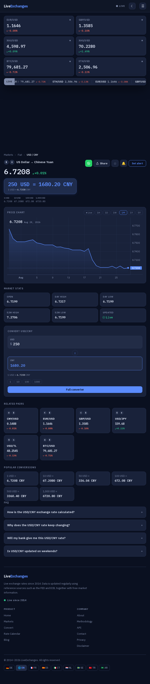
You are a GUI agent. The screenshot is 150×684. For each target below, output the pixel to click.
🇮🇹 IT (57, 667)
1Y (131, 212)
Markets (8, 621)
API (79, 627)
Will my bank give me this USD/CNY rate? (36, 538)
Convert (8, 627)
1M (123, 212)
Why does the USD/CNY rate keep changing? (38, 525)
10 (18, 381)
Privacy (81, 639)
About (80, 615)
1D (106, 212)
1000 (37, 381)
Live (16, 6)
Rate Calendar (12, 633)
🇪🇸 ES (45, 667)
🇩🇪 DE (9, 667)
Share (103, 163)
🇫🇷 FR (33, 667)
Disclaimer (83, 646)
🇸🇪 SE (80, 667)
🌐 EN (21, 667)
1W (115, 212)
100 (27, 381)
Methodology (84, 621)
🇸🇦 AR (104, 667)
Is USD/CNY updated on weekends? (32, 551)
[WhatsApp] (88, 163)
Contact (81, 633)
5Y (139, 212)
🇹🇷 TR (92, 667)
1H (98, 212)
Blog (6, 639)
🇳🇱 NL (68, 667)
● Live (89, 212)
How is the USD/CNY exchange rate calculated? (41, 512)
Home (7, 615)
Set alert (137, 163)
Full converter (75, 389)
